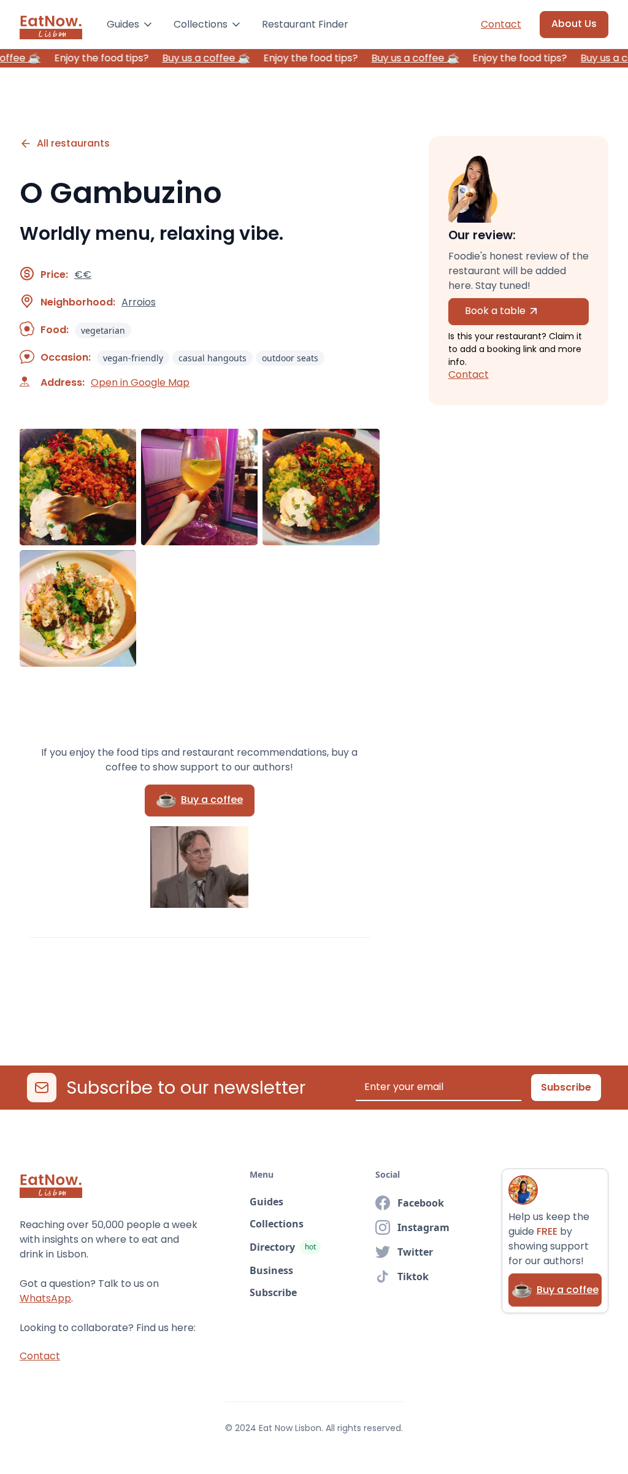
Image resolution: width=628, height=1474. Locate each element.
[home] (51, 24)
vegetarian (103, 330)
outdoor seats (290, 358)
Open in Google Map (140, 383)
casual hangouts (212, 358)
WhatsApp (45, 1298)
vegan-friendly (133, 358)
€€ (82, 275)
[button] (130, 24)
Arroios (138, 302)
